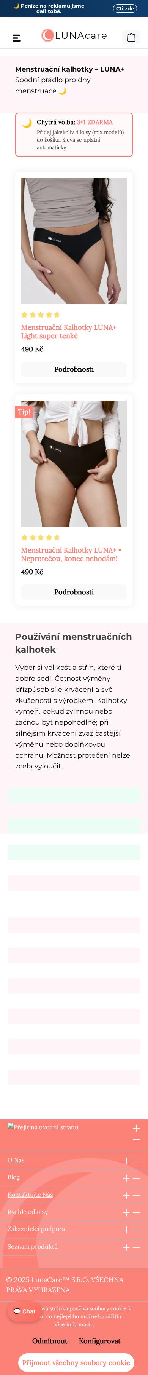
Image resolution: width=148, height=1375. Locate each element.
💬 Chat (25, 1311)
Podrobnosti (74, 369)
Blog (14, 1177)
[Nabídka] (17, 37)
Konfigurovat (100, 1341)
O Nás (16, 1160)
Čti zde (125, 8)
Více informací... (74, 1324)
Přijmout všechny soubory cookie (76, 1362)
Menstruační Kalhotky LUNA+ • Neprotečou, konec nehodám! (71, 554)
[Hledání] (117, 36)
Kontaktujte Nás (30, 1194)
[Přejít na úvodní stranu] (74, 35)
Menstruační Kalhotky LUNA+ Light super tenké (69, 331)
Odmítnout (50, 1341)
